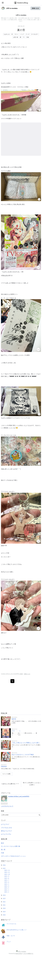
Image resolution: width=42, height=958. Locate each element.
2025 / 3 (6, 888)
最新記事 (4, 839)
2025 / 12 (7, 870)
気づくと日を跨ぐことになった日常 (32, 784)
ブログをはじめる (6, 827)
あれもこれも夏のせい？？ (10, 784)
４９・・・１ (16, 731)
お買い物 (15, 37)
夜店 (2, 843)
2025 (4, 868)
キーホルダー (34, 34)
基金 (9, 83)
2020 (4, 908)
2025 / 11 (7, 872)
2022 (4, 902)
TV (23, 37)
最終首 (14, 719)
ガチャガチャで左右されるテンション (13, 856)
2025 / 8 (6, 878)
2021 (4, 905)
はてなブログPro (6, 834)
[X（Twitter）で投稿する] (12, 681)
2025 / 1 (6, 892)
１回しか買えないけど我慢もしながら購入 (26, 743)
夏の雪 (21, 30)
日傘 (27, 37)
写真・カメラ (11, 936)
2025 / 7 (6, 880)
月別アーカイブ (6, 861)
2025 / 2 (6, 890)
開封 (9, 171)
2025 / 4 (6, 886)
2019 (4, 911)
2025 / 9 (6, 876)
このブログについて (7, 806)
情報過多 (4, 766)
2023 (4, 898)
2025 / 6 (6, 882)
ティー (21, 47)
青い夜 (3, 849)
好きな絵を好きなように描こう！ (17, 930)
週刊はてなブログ (6, 831)
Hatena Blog (18, 953)
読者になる (35, 8)
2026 (4, 865)
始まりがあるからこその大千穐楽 (23, 754)
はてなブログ (5, 824)
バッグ (22, 34)
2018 (4, 915)
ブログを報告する (28, 953)
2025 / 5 (6, 884)
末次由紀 (3, 87)
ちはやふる (7, 34)
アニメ (9, 941)
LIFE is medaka (11, 8)
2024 (4, 895)
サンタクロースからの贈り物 (10, 846)
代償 (2, 853)
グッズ (27, 34)
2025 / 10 (7, 874)
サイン (16, 34)
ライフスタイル (11, 924)
